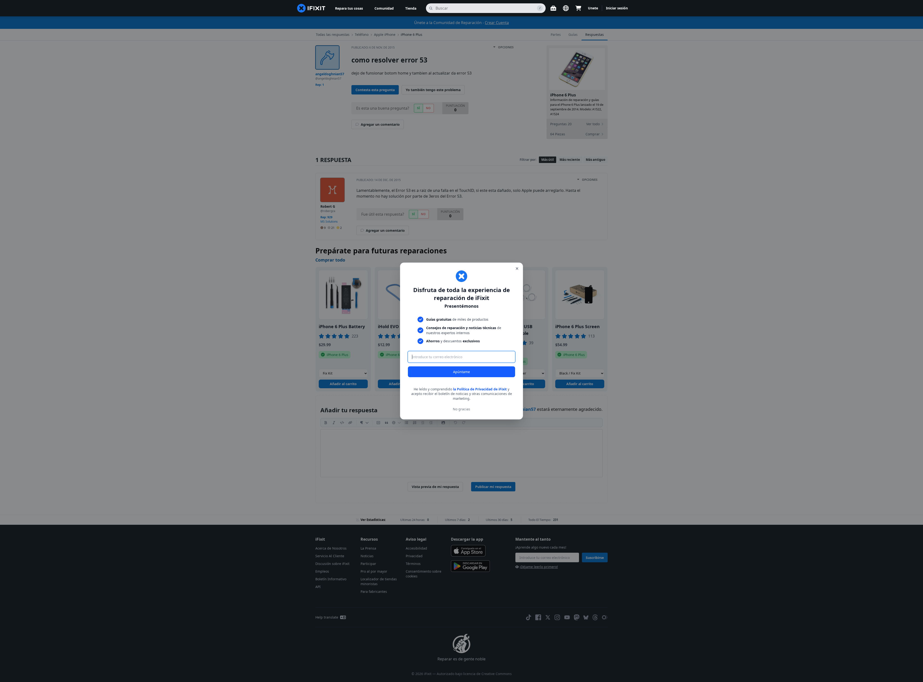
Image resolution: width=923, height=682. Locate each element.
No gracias (461, 409)
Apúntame (461, 371)
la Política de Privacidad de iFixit (480, 389)
